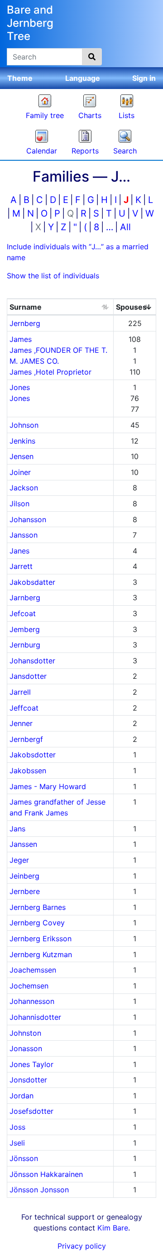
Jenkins (22, 440)
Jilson (19, 503)
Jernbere (25, 891)
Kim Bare (112, 1227)
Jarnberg (25, 597)
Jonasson (26, 1048)
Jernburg (25, 644)
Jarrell (20, 692)
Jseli (17, 1142)
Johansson (28, 519)
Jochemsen (29, 985)
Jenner (21, 723)
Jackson (24, 487)
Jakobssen (28, 770)
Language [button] (82, 78)
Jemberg (25, 629)
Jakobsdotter (33, 754)
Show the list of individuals (53, 275)
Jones (20, 387)
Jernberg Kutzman (41, 954)
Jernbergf (26, 739)
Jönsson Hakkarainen (46, 1174)
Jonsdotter (28, 1079)
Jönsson (24, 1158)
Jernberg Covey (37, 922)
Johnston (25, 1033)
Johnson (24, 425)
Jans (17, 828)
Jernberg (25, 323)
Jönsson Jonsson (39, 1189)
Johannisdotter (35, 1017)
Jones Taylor (31, 1064)
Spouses (131, 306)
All (125, 227)
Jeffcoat (24, 707)
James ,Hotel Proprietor (50, 371)
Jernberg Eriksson (41, 938)
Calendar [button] (41, 150)
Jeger (19, 860)
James (21, 339)
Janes (19, 550)
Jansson (24, 534)
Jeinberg (24, 875)
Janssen (23, 844)
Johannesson (32, 1001)
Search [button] (125, 150)
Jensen (22, 456)
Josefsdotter (31, 1111)
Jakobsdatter (32, 582)
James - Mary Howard (48, 786)
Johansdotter (32, 660)
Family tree (45, 115)
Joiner (20, 472)
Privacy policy (82, 1245)
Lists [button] (126, 115)
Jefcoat (23, 613)
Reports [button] (85, 150)
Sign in (144, 78)
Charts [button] (89, 115)
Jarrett (21, 566)
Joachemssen (33, 969)
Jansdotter (28, 676)
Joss (17, 1126)
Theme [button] (20, 78)
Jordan (22, 1095)
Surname (26, 306)
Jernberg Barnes (38, 907)
